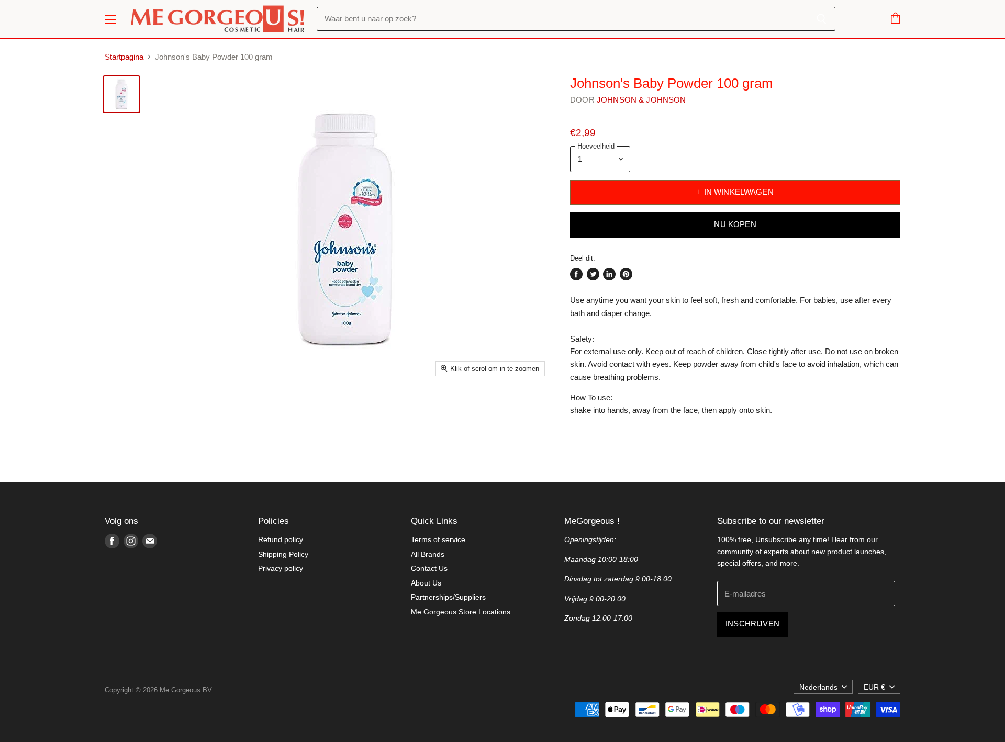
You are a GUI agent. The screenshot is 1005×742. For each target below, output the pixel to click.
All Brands (427, 554)
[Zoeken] (821, 19)
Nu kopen (735, 224)
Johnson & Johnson (641, 99)
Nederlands (818, 687)
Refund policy (280, 539)
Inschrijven (752, 624)
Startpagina (124, 56)
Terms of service (438, 539)
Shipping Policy (283, 554)
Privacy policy (280, 568)
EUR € (874, 687)
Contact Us (429, 568)
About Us (426, 583)
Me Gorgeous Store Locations (460, 612)
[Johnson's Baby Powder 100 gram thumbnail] (121, 94)
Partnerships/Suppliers (448, 597)
